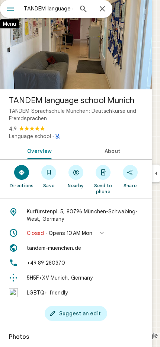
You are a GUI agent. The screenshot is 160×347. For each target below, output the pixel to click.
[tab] (37, 150)
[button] (76, 233)
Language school (30, 136)
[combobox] (48, 8)
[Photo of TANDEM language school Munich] (76, 44)
